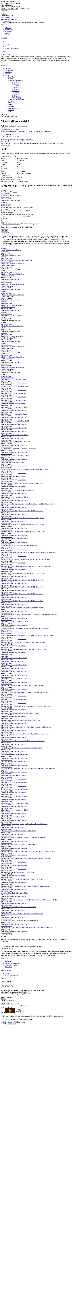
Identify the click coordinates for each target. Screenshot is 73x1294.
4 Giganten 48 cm (22, 538)
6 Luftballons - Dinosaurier (27, 490)
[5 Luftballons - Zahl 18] (8, 678)
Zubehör (12, 140)
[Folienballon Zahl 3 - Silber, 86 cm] (12, 531)
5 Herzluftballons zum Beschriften (33, 608)
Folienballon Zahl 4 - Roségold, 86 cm (37, 886)
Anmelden (12, 19)
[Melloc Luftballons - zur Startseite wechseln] (15, 8)
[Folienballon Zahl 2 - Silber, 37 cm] (12, 741)
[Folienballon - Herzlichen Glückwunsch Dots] (15, 504)
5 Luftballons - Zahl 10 (21, 435)
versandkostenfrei (58, 1016)
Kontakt (7, 973)
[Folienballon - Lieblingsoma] (9, 844)
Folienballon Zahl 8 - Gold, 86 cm (33, 525)
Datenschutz (8, 967)
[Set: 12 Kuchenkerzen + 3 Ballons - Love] (14, 635)
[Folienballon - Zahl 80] (8, 865)
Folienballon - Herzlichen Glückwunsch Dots (42, 504)
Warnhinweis (30, 140)
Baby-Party (11, 77)
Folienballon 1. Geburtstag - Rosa (34, 685)
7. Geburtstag (16, 92)
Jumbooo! (8, 73)
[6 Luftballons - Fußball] (6, 476)
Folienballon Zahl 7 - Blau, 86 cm (33, 594)
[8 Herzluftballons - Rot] (8, 761)
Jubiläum (11, 110)
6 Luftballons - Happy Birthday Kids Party (44, 614)
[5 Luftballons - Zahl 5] (7, 400)
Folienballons (9, 70)
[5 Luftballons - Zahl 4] (7, 393)
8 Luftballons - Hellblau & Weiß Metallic (39, 927)
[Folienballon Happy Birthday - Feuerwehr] (12, 734)
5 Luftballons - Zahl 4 (20, 393)
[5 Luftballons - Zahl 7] (7, 407)
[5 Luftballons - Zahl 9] (7, 428)
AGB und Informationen (12, 963)
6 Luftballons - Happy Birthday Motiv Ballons (35, 469)
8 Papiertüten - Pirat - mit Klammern (36, 824)
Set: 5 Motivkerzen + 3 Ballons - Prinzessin (37, 706)
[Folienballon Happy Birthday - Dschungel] (13, 566)
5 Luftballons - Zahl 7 (20, 407)
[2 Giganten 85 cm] (9, 893)
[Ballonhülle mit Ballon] (8, 442)
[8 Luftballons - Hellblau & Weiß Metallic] (14, 927)
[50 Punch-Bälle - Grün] (14, 720)
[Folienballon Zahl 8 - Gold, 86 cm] (12, 525)
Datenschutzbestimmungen (11, 224)
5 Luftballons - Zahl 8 (22, 421)
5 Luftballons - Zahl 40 (21, 497)
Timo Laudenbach (19, 1022)
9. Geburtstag (16, 96)
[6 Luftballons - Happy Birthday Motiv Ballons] (11, 469)
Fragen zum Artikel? (7, 130)
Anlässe (7, 75)
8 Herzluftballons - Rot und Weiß (26, 907)
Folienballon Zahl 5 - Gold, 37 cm (32, 879)
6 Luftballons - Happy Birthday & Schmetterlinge (41, 552)
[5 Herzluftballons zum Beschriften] (12, 608)
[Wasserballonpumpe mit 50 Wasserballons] (12, 628)
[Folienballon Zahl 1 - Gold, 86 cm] (12, 483)
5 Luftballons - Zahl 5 (20, 400)
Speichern (4, 230)
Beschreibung (5, 140)
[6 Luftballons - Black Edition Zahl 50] (8, 274)
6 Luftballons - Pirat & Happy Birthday (38, 559)
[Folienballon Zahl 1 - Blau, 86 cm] (12, 511)
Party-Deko (8, 72)
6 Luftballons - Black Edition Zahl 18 (12, 306)
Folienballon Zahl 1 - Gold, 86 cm (33, 483)
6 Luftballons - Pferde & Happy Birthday (37, 692)
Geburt (10, 79)
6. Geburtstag (16, 91)
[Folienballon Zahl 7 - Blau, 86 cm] (12, 594)
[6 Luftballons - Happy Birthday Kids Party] (16, 614)
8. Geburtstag (16, 94)
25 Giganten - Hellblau (31, 713)
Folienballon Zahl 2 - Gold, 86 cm (33, 518)
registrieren (7, 21)
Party (10, 111)
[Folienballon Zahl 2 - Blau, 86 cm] (12, 580)
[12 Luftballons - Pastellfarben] (10, 545)
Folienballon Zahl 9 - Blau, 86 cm (33, 601)
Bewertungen (20, 140)
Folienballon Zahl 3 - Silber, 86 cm (34, 531)
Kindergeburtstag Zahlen (15, 80)
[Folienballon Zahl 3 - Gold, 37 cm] (7, 872)
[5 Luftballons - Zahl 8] (8, 421)
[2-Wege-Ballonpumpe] (8, 195)
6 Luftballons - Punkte (18, 462)
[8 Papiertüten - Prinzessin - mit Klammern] (13, 727)
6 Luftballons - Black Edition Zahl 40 (12, 285)
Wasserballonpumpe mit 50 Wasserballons (36, 628)
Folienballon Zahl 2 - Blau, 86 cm (33, 580)
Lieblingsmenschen (14, 108)
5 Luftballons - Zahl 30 (21, 810)
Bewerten (16, 130)
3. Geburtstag (16, 85)
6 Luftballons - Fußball (19, 476)
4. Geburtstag (16, 87)
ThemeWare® (11, 1024)
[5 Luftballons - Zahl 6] (7, 379)
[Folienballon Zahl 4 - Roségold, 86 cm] (13, 886)
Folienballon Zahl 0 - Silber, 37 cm (34, 573)
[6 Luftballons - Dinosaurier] (10, 490)
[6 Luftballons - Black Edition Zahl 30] (8, 295)
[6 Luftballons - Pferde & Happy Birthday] (13, 692)
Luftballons (8, 68)
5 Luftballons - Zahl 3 (22, 386)
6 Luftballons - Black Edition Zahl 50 (12, 275)
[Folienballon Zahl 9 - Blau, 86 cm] (12, 601)
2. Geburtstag (16, 84)
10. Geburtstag (16, 98)
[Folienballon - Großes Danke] (9, 831)
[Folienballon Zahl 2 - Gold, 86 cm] (12, 518)
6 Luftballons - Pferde (22, 455)
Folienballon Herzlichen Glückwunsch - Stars (41, 851)
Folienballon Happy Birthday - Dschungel (37, 566)
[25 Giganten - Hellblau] (12, 713)
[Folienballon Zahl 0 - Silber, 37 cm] (12, 573)
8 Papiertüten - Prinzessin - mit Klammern (38, 727)
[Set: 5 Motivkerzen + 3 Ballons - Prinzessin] (12, 706)
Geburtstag (11, 101)
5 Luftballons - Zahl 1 (20, 414)
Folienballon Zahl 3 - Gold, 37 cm (23, 872)
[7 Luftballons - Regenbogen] (10, 448)
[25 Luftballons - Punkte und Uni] (11, 748)
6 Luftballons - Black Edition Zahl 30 (12, 295)
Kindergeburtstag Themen (16, 99)
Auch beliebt (28, 260)
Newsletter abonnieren (11, 975)
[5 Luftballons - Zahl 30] (8, 810)
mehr (61, 143)
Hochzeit (11, 106)
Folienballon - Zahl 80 (21, 865)
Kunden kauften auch (17, 260)
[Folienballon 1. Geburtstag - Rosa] (12, 685)
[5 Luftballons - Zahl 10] (8, 435)
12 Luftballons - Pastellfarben (29, 545)
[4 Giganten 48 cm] (9, 538)
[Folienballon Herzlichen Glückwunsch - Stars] (14, 851)
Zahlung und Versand (11, 965)
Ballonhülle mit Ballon (23, 442)
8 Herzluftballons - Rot (23, 761)
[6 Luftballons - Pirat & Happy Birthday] (13, 559)
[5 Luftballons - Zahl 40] (8, 326)
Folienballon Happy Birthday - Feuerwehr (35, 734)
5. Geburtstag (16, 89)
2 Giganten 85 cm (22, 893)
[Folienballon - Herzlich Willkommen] (12, 642)
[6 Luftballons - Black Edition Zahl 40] (8, 284)
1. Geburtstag (16, 82)
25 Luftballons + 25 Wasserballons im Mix (45, 900)
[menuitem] (36, 14)
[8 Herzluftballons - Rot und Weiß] (8, 907)
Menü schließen (5, 17)
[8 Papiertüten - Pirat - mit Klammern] (13, 824)
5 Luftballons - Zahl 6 (20, 379)
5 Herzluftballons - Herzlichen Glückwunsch (43, 768)
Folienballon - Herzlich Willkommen (34, 642)
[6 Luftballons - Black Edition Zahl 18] (8, 305)
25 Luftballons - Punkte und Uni (32, 748)
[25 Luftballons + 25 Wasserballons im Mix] (16, 900)
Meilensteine (12, 103)
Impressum (8, 962)
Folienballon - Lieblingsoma (26, 844)
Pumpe (30, 241)
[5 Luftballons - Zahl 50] (8, 315)
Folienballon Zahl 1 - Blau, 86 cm (33, 511)
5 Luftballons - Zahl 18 (21, 678)
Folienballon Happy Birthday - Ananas (35, 649)
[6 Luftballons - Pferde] (8, 455)
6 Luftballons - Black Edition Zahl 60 (12, 264)
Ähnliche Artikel (6, 260)
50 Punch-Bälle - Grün (34, 720)
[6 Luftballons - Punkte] (6, 462)
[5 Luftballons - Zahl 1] (7, 414)
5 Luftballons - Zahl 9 (20, 428)
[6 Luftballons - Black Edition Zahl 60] (8, 263)
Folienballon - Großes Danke (27, 831)
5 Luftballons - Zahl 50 (21, 621)
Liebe (10, 104)
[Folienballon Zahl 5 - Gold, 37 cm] (11, 879)
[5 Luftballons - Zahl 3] (8, 386)
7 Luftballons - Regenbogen (27, 448)
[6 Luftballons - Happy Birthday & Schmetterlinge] (13, 552)
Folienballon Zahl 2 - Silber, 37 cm (34, 741)
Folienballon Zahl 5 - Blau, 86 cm (33, 587)
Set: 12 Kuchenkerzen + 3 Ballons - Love (40, 635)
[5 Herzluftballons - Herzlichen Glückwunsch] (15, 768)
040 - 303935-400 (6, 985)
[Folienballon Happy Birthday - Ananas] (12, 649)
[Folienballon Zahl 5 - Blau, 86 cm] (12, 587)
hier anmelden (22, 126)
